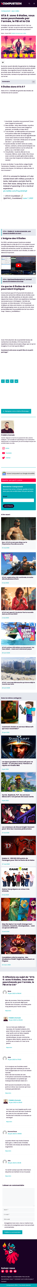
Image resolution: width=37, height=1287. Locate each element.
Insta (7, 448)
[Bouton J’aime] (3, 62)
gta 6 (14, 480)
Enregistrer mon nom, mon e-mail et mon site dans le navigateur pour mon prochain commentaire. (19, 1225)
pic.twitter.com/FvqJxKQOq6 (15, 191)
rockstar (19, 480)
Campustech (5, 11)
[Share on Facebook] (3, 381)
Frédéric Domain (15, 33)
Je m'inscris (8, 506)
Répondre (8, 1011)
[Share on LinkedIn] (16, 381)
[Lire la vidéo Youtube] (18, 265)
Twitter (8, 458)
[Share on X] (7, 381)
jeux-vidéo (15, 11)
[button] (29, 3)
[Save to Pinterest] (12, 381)
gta (10, 480)
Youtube (9, 453)
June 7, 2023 (28, 198)
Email (5, 496)
